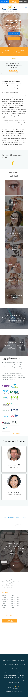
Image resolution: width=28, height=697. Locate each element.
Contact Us (14, 668)
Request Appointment (9, 620)
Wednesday (11, 599)
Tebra (20, 691)
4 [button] (16, 565)
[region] (14, 549)
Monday (8, 595)
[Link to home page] (12, 8)
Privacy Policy (21, 660)
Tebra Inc (14, 660)
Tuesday (11, 597)
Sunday (8, 607)
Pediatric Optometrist (14, 494)
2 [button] (13, 565)
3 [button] (14, 565)
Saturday (11, 605)
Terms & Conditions (8, 664)
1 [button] (11, 565)
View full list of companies (20, 434)
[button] (14, 2)
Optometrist (14, 467)
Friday (11, 603)
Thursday (11, 601)
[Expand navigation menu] (26, 8)
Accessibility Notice (20, 664)
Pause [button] (1, 73)
